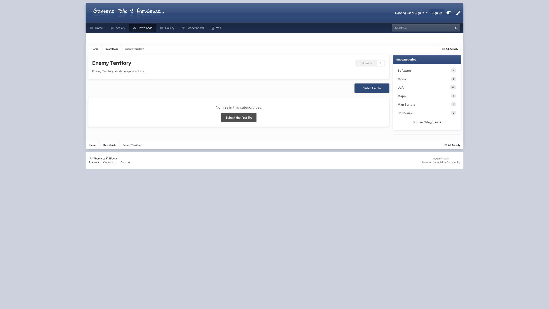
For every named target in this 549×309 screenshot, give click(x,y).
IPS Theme (95, 158)
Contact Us (110, 162)
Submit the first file (238, 117)
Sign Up (437, 13)
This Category (438, 27)
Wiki (218, 28)
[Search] (456, 28)
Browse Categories (426, 122)
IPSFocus (112, 158)
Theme (93, 162)
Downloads (144, 28)
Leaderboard (195, 28)
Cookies (125, 162)
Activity (120, 28)
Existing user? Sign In (410, 13)
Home (98, 28)
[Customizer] (449, 13)
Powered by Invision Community (441, 162)
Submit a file (372, 88)
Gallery (169, 28)
